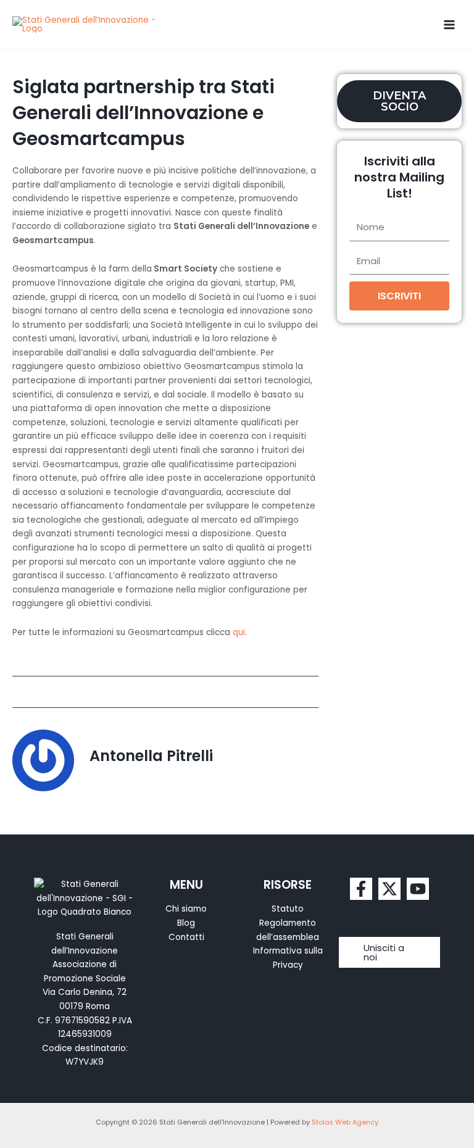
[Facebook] (361, 889)
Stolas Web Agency (345, 1122)
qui (239, 632)
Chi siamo (186, 909)
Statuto (288, 909)
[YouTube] (418, 889)
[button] (390, 952)
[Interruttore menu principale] (449, 24)
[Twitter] (389, 889)
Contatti (186, 937)
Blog (186, 923)
